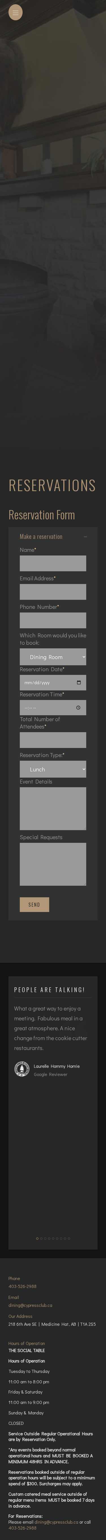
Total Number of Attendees (40, 722)
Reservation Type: (41, 754)
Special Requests (41, 837)
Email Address (37, 578)
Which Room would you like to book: (53, 638)
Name (27, 549)
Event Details (36, 781)
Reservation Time (41, 694)
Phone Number (38, 606)
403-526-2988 (22, 1286)
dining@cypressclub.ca (30, 1305)
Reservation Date (41, 669)
